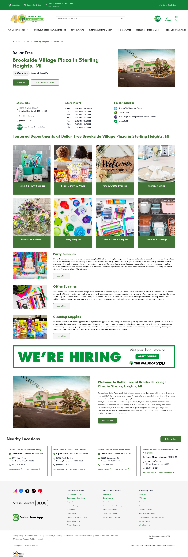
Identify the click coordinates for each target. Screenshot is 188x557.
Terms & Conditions (102, 536)
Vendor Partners (145, 521)
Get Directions (25, 116)
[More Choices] (157, 19)
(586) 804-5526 (18, 465)
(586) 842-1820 (152, 468)
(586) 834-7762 (25, 121)
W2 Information (144, 525)
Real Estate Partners (147, 513)
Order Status (72, 513)
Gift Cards (107, 494)
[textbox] (136, 403)
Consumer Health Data (34, 536)
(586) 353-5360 (107, 465)
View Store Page (31, 469)
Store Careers (108, 502)
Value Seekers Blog (110, 510)
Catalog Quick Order (74, 494)
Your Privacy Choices (53, 536)
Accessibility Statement (83, 536)
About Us (142, 494)
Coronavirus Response (111, 517)
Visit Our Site (107, 420)
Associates (143, 502)
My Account (71, 510)
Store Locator (108, 498)
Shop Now (21, 82)
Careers (142, 506)
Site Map (114, 536)
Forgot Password (73, 502)
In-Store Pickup (72, 506)
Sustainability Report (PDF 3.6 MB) (151, 517)
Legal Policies (68, 536)
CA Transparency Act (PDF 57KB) (159, 537)
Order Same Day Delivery (45, 82)
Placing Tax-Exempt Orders (77, 517)
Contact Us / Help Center (76, 498)
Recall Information (73, 521)
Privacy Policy (18, 536)
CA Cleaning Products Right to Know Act (28, 539)
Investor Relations (145, 510)
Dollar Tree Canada (110, 513)
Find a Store (172, 439)
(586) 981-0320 (62, 465)
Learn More (61, 276)
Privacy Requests (73, 525)
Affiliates (142, 498)
